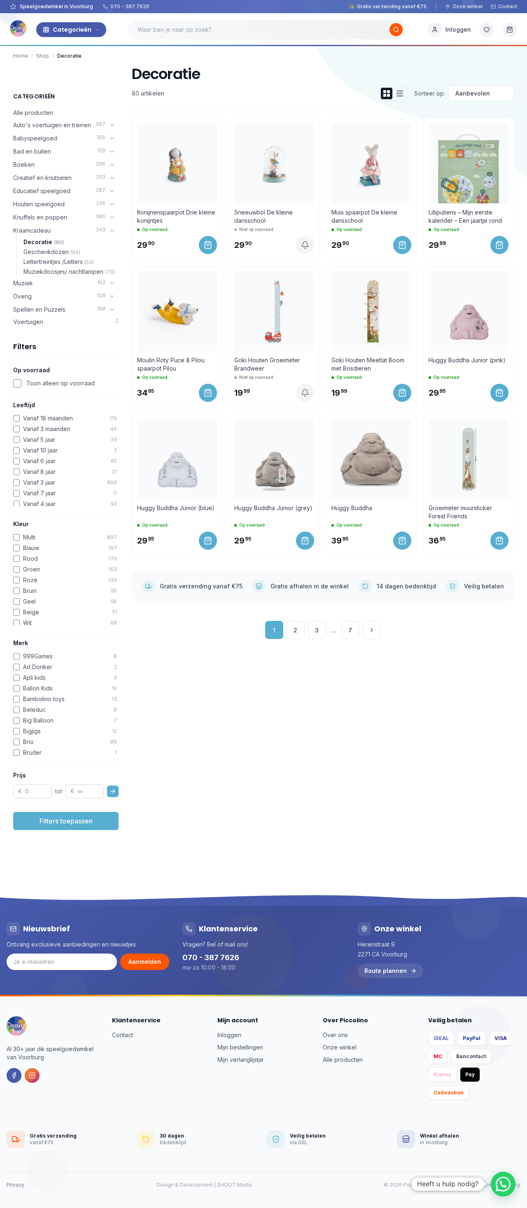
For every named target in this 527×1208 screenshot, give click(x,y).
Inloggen (229, 1034)
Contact (507, 6)
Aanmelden (144, 961)
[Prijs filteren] (113, 791)
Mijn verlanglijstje (240, 1059)
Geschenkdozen (51, 251)
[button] (503, 1184)
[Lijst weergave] (400, 93)
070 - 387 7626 (129, 6)
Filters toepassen (66, 821)
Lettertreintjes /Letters (58, 261)
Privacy (15, 1185)
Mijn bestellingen (240, 1047)
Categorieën (72, 30)
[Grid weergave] (386, 93)
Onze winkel (467, 6)
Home (20, 56)
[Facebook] (14, 1075)
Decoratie (43, 241)
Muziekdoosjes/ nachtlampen (69, 271)
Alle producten (33, 112)
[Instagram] (32, 1075)
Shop (42, 56)
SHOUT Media (234, 1185)
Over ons (335, 1034)
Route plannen (385, 970)
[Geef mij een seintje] (305, 245)
